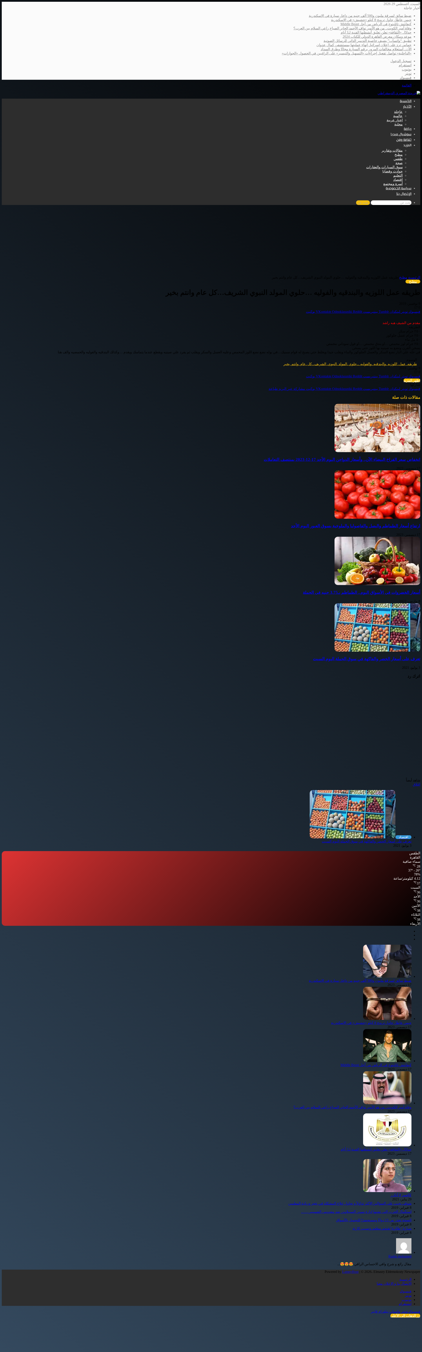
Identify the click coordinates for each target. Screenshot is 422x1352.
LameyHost (350, 1272)
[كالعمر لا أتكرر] (387, 1191)
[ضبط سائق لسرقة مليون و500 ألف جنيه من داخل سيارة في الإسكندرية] (387, 976)
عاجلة (398, 112)
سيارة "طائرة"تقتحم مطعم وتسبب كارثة (382, 1228)
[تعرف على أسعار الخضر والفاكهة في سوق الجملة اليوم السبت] (377, 650)
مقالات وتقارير (392, 150)
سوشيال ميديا (401, 134)
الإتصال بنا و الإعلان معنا (394, 1283)
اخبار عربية (395, 120)
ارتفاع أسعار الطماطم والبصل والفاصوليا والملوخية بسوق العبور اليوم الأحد (355, 526)
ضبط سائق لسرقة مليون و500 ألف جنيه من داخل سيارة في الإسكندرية (360, 16)
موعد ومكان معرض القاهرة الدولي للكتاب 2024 (377, 36)
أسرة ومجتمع (393, 184)
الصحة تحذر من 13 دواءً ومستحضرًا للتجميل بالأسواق (373, 1220)
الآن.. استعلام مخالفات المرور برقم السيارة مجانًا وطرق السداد (366, 49)
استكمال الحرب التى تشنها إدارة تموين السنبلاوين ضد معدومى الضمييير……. (356, 1212)
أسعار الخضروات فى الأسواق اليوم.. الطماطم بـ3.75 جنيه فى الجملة (361, 592)
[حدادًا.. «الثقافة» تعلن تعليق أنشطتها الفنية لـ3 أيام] (387, 1145)
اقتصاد (398, 179)
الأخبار (407, 107)
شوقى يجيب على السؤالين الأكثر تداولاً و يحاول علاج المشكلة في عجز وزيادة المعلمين (349, 1203)
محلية (398, 124)
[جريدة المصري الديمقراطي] (399, 93)
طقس (398, 159)
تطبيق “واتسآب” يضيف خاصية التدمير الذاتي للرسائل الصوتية (367, 41)
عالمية (398, 116)
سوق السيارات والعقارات (384, 167)
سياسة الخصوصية (398, 188)
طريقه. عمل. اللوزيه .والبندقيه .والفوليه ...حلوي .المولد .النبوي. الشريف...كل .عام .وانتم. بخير (350, 364)
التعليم (398, 175)
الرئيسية (405, 101)
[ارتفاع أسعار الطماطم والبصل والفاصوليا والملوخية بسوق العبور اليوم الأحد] (377, 517)
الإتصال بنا (403, 194)
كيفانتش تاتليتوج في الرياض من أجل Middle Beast (375, 24)
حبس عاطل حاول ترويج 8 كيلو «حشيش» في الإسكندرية (371, 20)
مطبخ (399, 154)
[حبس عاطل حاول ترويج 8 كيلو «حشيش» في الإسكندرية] (387, 1018)
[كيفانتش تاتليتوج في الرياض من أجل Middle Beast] (387, 1061)
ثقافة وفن (403, 140)
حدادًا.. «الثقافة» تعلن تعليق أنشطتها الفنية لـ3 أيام (376, 32)
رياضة (407, 129)
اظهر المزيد (412, 380)
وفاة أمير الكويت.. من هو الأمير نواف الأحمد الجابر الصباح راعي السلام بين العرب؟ (352, 28)
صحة (399, 163)
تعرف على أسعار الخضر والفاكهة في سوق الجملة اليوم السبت (366, 658)
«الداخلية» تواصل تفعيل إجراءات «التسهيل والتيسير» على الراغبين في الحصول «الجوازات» (346, 53)
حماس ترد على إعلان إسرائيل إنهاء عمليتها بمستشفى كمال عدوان (363, 45)
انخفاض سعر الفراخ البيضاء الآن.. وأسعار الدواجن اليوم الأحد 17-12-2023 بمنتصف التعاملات (342, 459)
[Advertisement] (211, 242)
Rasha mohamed (399, 1256)
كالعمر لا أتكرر (401, 1195)
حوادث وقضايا (392, 171)
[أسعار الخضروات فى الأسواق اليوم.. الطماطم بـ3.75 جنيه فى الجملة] (377, 584)
